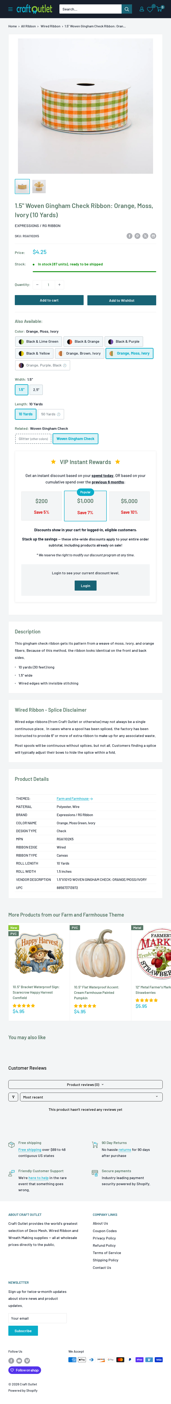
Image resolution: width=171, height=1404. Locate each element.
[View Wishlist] (150, 9)
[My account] (142, 9)
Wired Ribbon (50, 26)
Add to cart (49, 300)
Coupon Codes (105, 1230)
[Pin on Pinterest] (137, 235)
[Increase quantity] (59, 284)
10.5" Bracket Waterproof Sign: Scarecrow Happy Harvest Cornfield (36, 992)
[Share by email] (153, 235)
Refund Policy (104, 1245)
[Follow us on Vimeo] (27, 1360)
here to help (39, 1177)
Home (12, 26)
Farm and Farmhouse (73, 798)
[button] (24, 1005)
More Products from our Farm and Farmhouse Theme (66, 915)
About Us (100, 1223)
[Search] (127, 9)
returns (125, 1149)
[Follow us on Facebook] (11, 1360)
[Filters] (13, 1097)
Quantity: (22, 284)
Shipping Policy (105, 1260)
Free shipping (29, 1149)
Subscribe (23, 1330)
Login (85, 585)
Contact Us (102, 1267)
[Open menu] (10, 9)
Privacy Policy (104, 1238)
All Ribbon (28, 26)
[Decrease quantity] (37, 284)
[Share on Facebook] (129, 235)
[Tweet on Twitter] (145, 235)
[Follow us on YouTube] (19, 1360)
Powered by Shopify (23, 1390)
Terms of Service (107, 1252)
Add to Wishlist (122, 300)
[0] (159, 8)
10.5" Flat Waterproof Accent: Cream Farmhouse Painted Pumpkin (96, 992)
